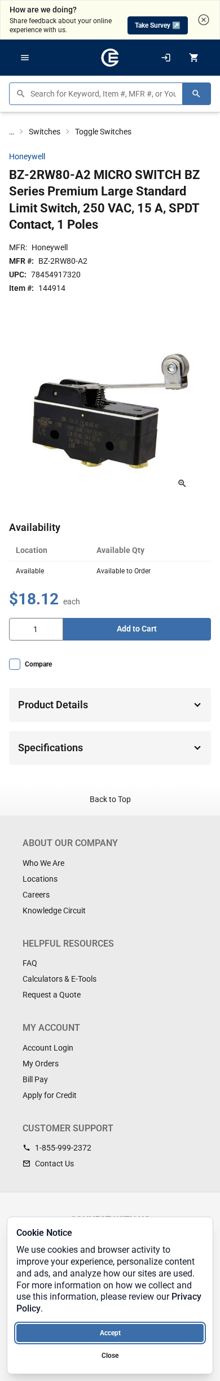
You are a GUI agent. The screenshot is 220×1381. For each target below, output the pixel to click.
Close (110, 1356)
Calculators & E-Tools (59, 978)
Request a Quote (52, 994)
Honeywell (27, 156)
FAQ (30, 963)
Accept (110, 1333)
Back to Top (110, 799)
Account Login (48, 1047)
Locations (40, 878)
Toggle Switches (103, 131)
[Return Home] (110, 58)
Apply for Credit (50, 1095)
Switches (44, 131)
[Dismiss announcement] (203, 20)
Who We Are (43, 863)
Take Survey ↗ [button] (158, 25)
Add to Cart (137, 628)
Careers (36, 894)
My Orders (41, 1063)
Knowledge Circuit (54, 910)
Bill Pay (35, 1079)
